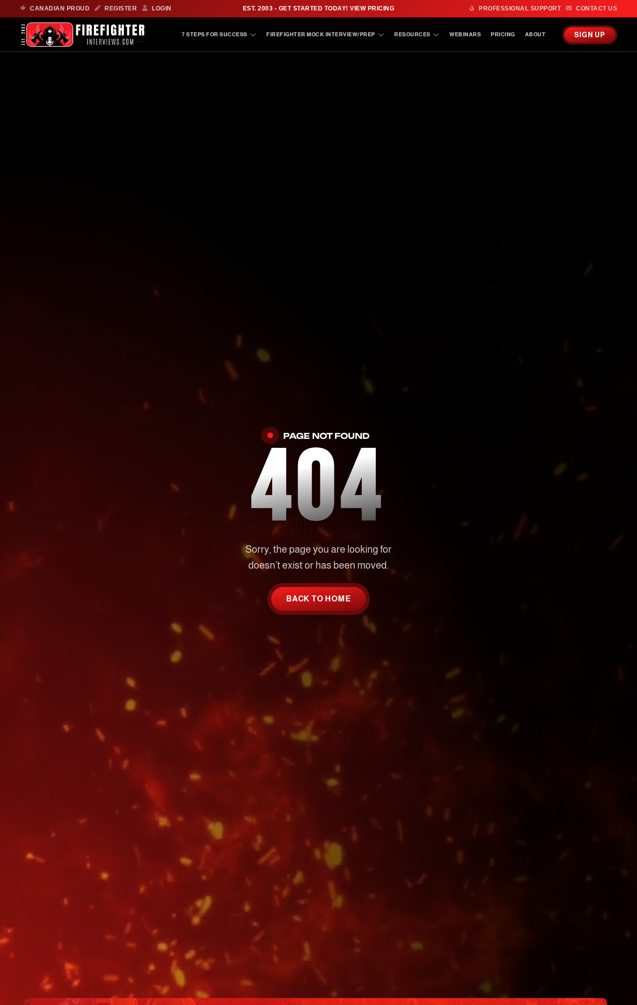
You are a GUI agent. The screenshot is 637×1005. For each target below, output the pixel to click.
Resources (412, 34)
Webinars (465, 34)
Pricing (503, 34)
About (535, 34)
